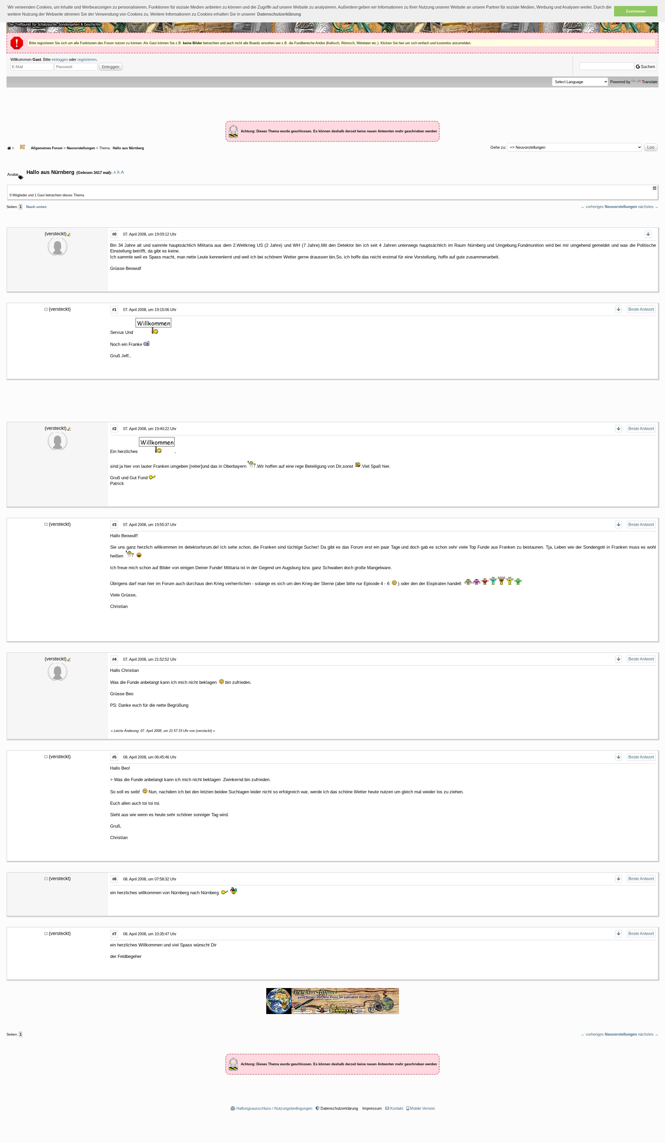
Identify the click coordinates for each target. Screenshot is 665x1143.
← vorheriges (592, 206)
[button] (279, 14)
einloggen (60, 59)
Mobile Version (422, 1108)
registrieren (86, 59)
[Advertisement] (332, 101)
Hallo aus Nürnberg (128, 148)
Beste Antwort (641, 309)
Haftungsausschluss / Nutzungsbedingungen (274, 1108)
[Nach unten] (648, 234)
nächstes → (648, 206)
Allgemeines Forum (46, 148)
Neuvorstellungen (81, 148)
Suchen (647, 66)
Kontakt (396, 1108)
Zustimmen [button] (636, 11)
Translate (649, 82)
